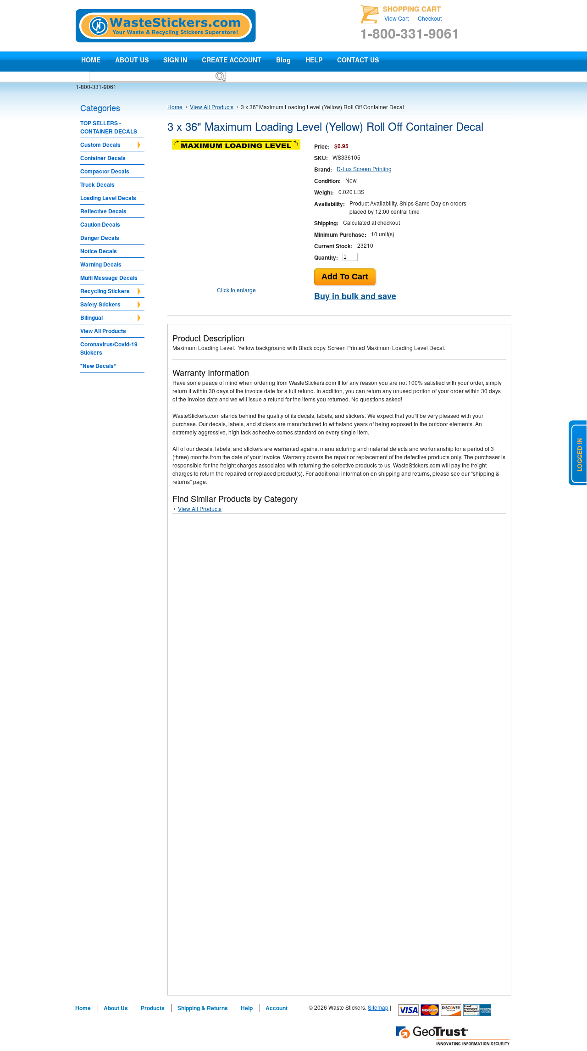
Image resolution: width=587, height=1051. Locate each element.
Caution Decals (100, 224)
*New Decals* (98, 365)
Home (175, 107)
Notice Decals (98, 251)
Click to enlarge (236, 290)
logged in (578, 452)
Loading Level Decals (108, 198)
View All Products (103, 331)
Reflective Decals (103, 211)
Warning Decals (101, 264)
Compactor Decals (104, 171)
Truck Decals (97, 184)
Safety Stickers (100, 304)
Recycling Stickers (105, 291)
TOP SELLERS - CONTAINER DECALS (108, 127)
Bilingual (91, 318)
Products (153, 1008)
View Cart (396, 18)
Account (277, 1008)
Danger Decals (99, 238)
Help (247, 1008)
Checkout (430, 18)
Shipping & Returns (202, 1008)
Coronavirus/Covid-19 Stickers (109, 348)
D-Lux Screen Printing (364, 168)
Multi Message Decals (109, 277)
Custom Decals (100, 145)
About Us (116, 1008)
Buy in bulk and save (355, 296)
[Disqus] (339, 636)
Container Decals (103, 158)
